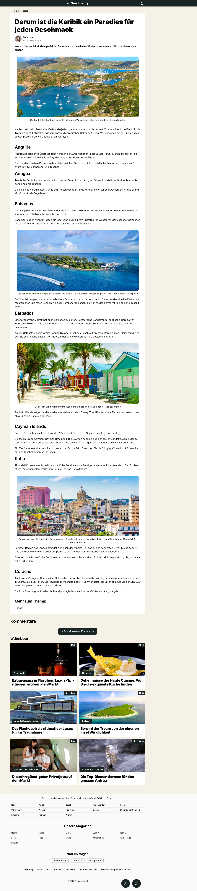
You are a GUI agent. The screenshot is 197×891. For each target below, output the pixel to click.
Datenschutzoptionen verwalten (116, 869)
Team (39, 869)
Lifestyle (15, 815)
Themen (42, 815)
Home (16, 10)
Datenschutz (70, 869)
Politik (41, 805)
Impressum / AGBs (88, 869)
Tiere (40, 838)
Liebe (68, 833)
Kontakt (57, 869)
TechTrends (125, 838)
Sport (68, 805)
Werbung (28, 869)
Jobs (47, 869)
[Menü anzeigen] (143, 3)
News (14, 805)
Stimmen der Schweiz (130, 810)
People (123, 805)
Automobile (98, 838)
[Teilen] (125, 883)
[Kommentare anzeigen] (136, 883)
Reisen (25, 10)
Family (123, 833)
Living (41, 833)
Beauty (14, 843)
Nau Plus (70, 810)
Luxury (96, 833)
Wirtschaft (16, 810)
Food (13, 838)
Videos (41, 810)
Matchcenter (99, 805)
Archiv (69, 815)
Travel (68, 838)
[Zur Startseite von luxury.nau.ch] (78, 3)
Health (14, 833)
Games (96, 810)
